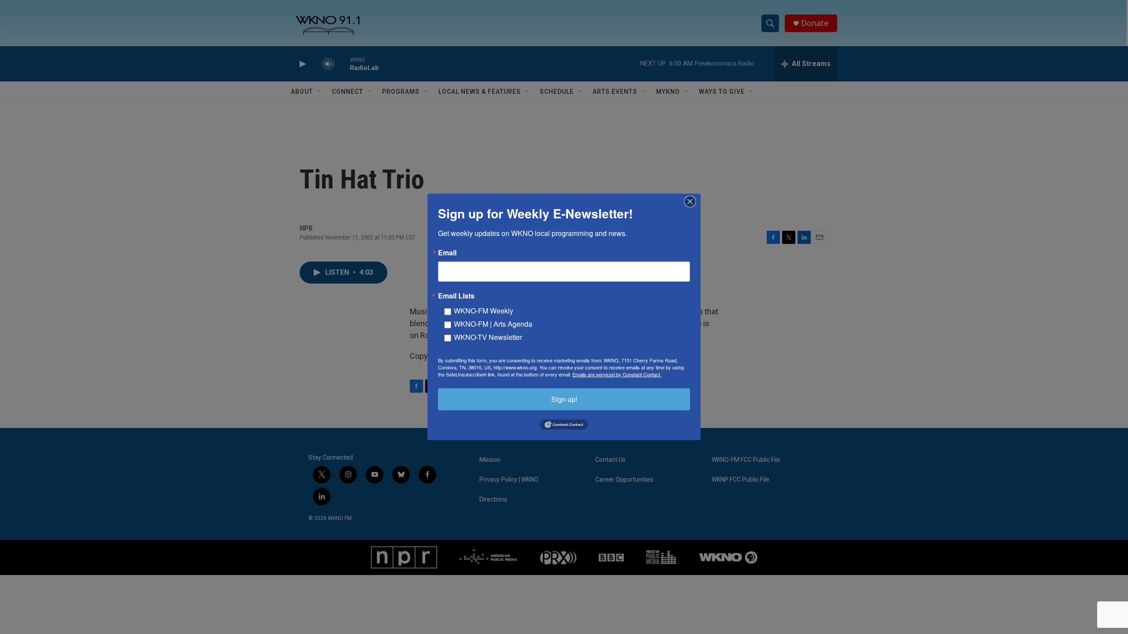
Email (447, 252)
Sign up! (564, 399)
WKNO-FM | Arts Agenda (493, 324)
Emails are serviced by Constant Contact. (616, 374)
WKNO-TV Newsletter (488, 337)
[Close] (692, 201)
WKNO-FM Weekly (483, 311)
